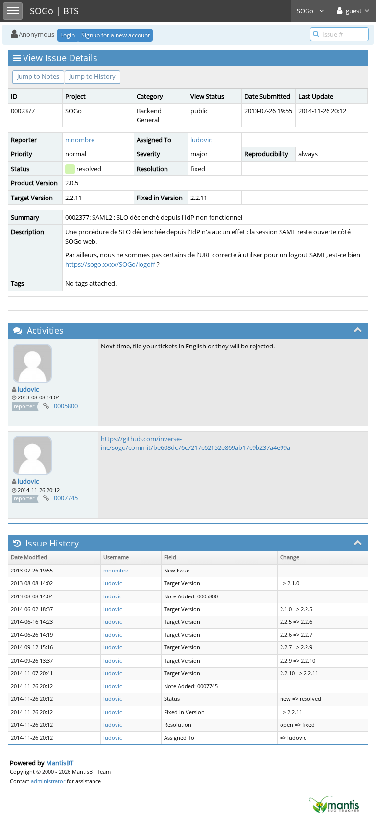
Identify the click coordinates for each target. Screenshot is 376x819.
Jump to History (93, 76)
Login (67, 35)
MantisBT (59, 762)
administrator (48, 781)
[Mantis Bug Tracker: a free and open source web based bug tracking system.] (334, 803)
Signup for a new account (115, 35)
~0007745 (64, 498)
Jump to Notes (38, 76)
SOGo (305, 10)
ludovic (201, 139)
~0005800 (64, 405)
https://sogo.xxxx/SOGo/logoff (110, 264)
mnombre (79, 139)
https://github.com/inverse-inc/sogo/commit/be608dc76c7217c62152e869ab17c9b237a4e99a (195, 443)
